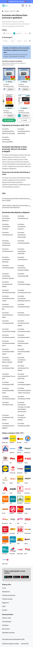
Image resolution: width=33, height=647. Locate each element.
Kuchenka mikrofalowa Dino (7, 250)
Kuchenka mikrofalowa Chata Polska (8, 298)
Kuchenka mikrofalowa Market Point (8, 343)
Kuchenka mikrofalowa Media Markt (24, 351)
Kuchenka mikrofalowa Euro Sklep (7, 315)
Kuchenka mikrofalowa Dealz (8, 267)
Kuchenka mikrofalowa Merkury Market (7, 360)
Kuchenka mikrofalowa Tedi (7, 403)
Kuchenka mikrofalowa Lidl (23, 217)
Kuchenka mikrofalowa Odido (8, 367)
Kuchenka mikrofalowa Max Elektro (23, 343)
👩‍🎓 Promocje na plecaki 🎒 (16, 1)
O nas (4, 588)
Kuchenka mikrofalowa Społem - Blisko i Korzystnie (24, 390)
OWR (3, 606)
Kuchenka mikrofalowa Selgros (24, 383)
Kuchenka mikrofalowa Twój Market (7, 417)
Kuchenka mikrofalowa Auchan (24, 291)
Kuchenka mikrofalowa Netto (23, 242)
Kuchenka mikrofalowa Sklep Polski (8, 390)
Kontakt (4, 610)
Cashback (5, 625)
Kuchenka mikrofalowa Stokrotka (6, 259)
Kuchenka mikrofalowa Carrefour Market (23, 268)
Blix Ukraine (6, 629)
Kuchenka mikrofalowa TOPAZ (24, 398)
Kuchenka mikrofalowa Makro (24, 336)
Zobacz (11, 89)
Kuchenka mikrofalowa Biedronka (6, 218)
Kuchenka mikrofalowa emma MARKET (8, 425)
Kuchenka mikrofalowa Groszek (8, 330)
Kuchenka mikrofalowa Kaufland (22, 226)
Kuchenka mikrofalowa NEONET (22, 360)
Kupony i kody (6, 618)
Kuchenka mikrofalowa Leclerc (8, 336)
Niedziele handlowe (8, 633)
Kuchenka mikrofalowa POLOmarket (22, 235)
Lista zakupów (6, 621)
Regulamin (5, 603)
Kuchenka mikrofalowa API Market (7, 284)
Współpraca (6, 592)
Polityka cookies (7, 599)
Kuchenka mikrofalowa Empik (24, 305)
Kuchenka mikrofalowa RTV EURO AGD (23, 376)
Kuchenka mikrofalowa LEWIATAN (22, 251)
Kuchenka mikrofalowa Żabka (24, 424)
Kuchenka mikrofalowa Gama (24, 314)
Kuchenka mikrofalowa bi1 (22, 258)
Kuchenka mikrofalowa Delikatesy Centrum (24, 298)
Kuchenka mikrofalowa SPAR (8, 383)
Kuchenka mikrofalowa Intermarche (6, 243)
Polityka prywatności (8, 595)
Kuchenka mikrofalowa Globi (8, 322)
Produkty (7, 11)
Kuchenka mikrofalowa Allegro (24, 283)
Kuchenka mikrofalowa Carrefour (6, 226)
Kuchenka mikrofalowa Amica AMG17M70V (24, 131)
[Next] (31, 1)
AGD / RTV (12, 11)
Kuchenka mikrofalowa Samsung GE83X (7, 139)
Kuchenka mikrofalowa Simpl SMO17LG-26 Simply (8, 131)
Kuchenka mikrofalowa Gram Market (23, 323)
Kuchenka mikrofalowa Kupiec (24, 330)
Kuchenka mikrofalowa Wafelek (22, 417)
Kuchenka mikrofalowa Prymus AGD (8, 376)
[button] (16, 199)
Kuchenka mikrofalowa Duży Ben (8, 306)
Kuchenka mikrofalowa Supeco (8, 398)
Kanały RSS (24, 644)
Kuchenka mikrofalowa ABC (23, 275)
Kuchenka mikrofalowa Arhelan (8, 291)
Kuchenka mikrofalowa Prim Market (23, 368)
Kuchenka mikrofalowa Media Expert (8, 351)
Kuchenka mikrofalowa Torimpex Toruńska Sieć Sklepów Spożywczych (24, 406)
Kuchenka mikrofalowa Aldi (7, 234)
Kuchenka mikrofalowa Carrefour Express (8, 276)
